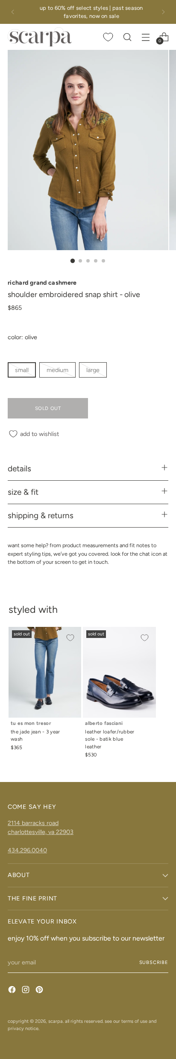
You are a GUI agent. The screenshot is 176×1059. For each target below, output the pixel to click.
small (22, 370)
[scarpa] (40, 36)
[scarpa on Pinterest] (40, 990)
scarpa (55, 1021)
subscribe (154, 962)
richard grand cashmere (42, 282)
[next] (163, 12)
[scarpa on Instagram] (26, 990)
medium (57, 370)
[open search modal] (127, 37)
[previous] (12, 12)
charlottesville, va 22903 (40, 832)
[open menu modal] (145, 37)
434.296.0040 (27, 850)
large (93, 370)
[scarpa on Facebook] (13, 990)
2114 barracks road (33, 823)
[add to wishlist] (70, 638)
